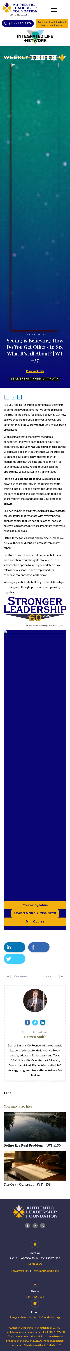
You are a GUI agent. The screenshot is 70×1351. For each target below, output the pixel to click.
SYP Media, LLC (52, 1345)
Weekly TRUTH (46, 378)
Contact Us (35, 1263)
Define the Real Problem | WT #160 (35, 1131)
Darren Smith (35, 371)
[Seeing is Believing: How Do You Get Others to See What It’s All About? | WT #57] (35, 196)
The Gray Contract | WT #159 (35, 1170)
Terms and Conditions (45, 1270)
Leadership (21, 378)
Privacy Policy (20, 1270)
